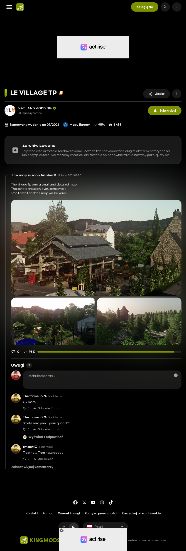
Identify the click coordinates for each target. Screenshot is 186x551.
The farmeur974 (34, 396)
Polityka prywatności (101, 513)
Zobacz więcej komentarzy (32, 467)
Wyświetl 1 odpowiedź (45, 437)
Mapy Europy (80, 125)
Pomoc (48, 513)
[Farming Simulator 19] (61, 92)
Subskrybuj (167, 110)
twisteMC (30, 447)
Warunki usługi (69, 513)
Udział (159, 94)
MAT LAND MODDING (35, 108)
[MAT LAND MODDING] (10, 110)
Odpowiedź (45, 408)
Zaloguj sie (144, 7)
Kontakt (32, 513)
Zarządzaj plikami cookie (141, 513)
